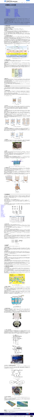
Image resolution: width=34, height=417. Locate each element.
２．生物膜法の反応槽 (7, 11)
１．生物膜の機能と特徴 (7, 9)
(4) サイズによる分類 (16, 11)
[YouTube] (29, 413)
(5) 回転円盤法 (7, 14)
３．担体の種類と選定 (16, 9)
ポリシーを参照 (24, 416)
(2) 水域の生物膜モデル (8, 10)
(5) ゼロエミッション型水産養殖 (17, 16)
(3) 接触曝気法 (7, 13)
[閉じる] (33, 416)
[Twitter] (27, 413)
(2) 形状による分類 (16, 10)
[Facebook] (26, 413)
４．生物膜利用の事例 (16, 13)
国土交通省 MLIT (19, 408)
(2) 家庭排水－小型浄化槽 (16, 14)
